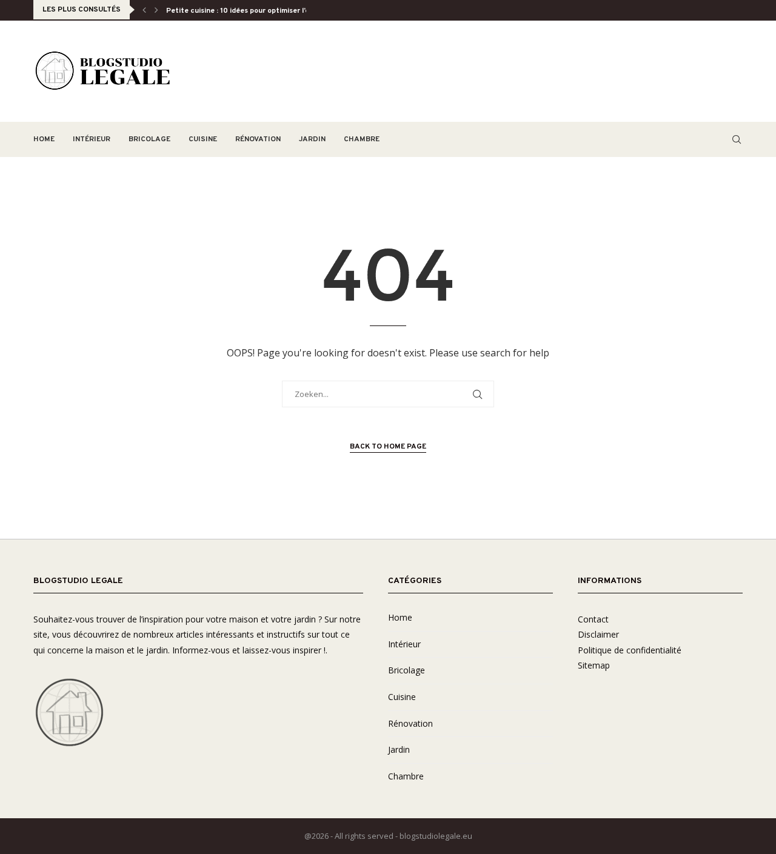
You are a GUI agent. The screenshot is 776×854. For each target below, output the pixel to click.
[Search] (737, 139)
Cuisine (203, 139)
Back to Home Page (388, 447)
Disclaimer (598, 634)
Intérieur (91, 139)
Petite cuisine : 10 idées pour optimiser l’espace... (250, 11)
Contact (593, 619)
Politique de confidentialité (629, 650)
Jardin (312, 139)
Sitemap (594, 665)
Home (44, 139)
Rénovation (258, 139)
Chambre (362, 139)
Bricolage (149, 139)
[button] (144, 9)
